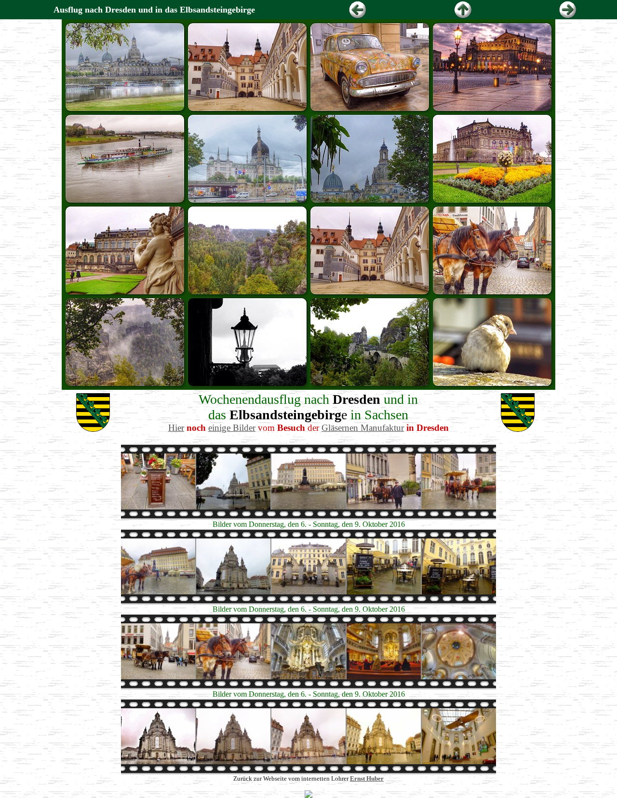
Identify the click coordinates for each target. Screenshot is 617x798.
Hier (176, 428)
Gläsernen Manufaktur (363, 428)
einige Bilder (231, 428)
